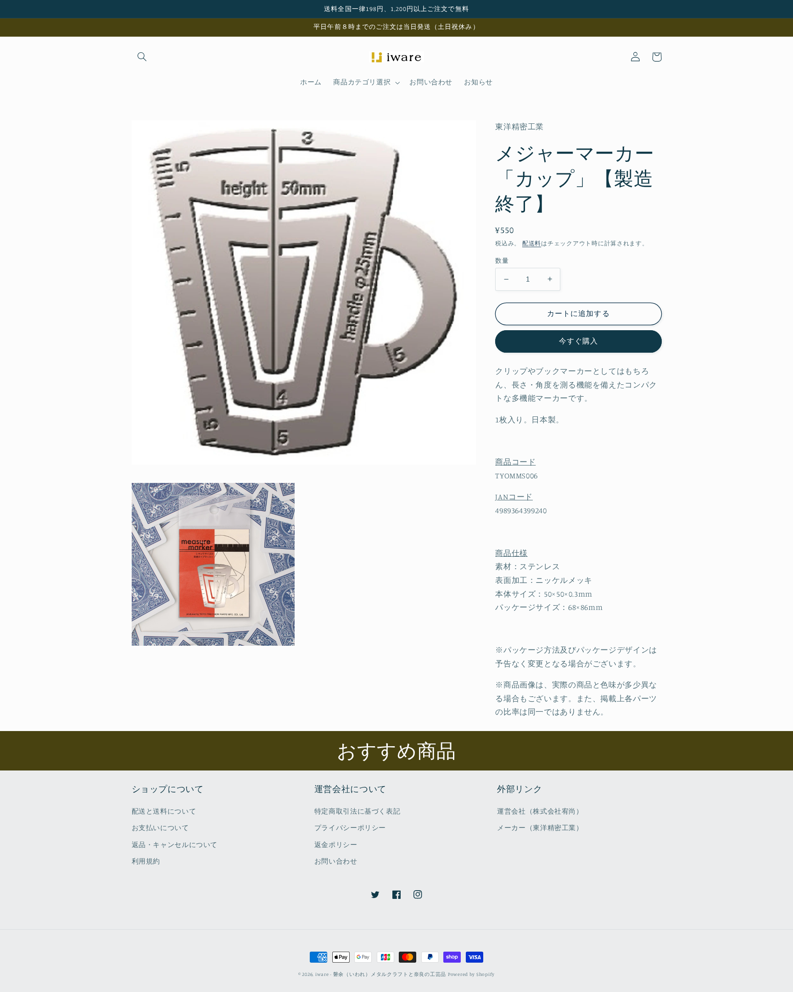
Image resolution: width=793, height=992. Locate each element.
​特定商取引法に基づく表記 (357, 811)
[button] (142, 56)
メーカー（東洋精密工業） (540, 827)
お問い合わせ (335, 861)
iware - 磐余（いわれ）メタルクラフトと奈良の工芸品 (380, 974)
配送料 (531, 243)
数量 (501, 260)
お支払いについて (160, 827)
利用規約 (146, 861)
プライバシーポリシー (350, 827)
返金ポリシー (335, 844)
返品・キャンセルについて (175, 844)
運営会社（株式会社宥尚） (540, 811)
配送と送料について (164, 811)
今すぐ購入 (578, 341)
